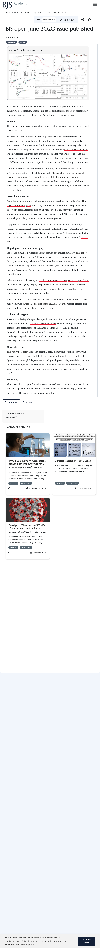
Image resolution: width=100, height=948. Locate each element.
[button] (75, 941)
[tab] (11, 402)
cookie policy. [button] (27, 944)
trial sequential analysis (76, 149)
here (72, 115)
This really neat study (17, 351)
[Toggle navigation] (94, 4)
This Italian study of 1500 (43, 323)
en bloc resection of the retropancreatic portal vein (64, 280)
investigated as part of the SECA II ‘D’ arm (44, 303)
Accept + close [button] (87, 941)
